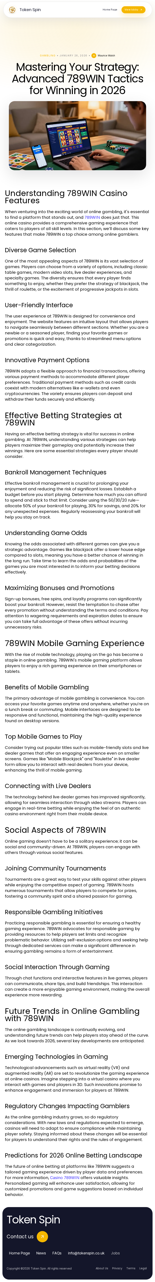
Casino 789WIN (65, 1177)
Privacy (117, 1268)
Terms (130, 1268)
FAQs (57, 1253)
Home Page (19, 1253)
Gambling (48, 55)
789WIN (92, 217)
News (41, 1253)
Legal (143, 1268)
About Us (102, 1268)
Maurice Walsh (106, 55)
